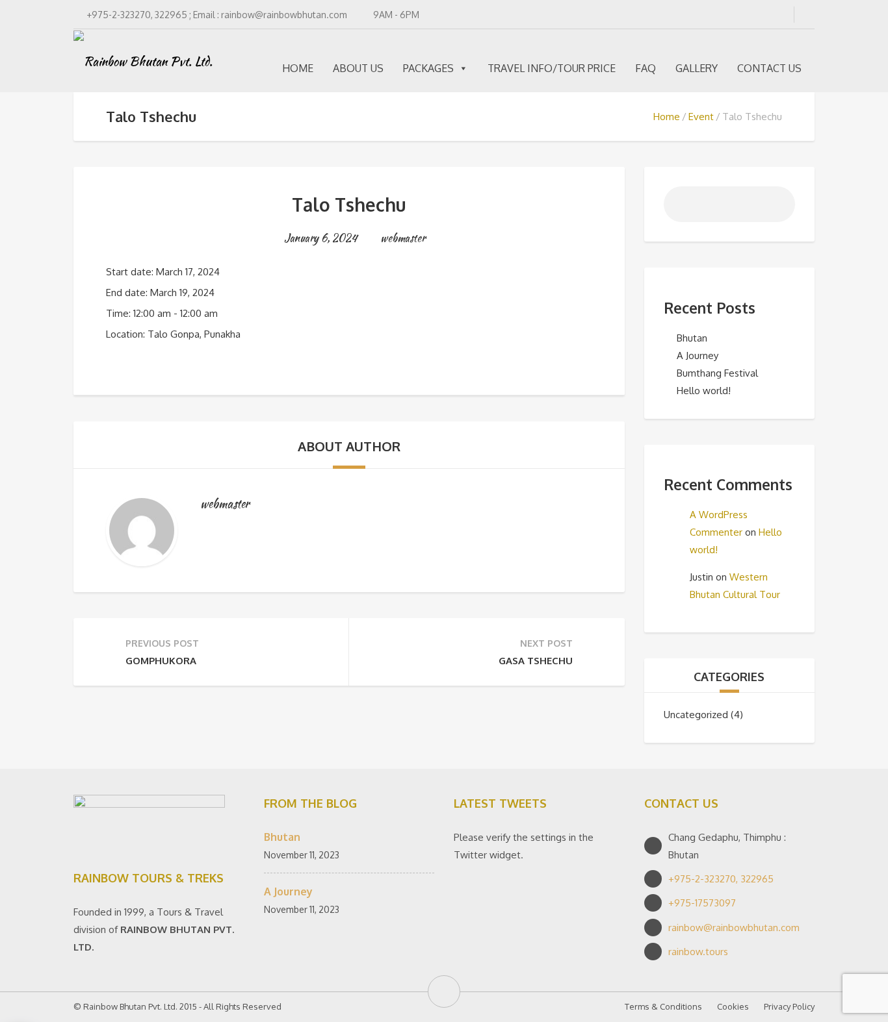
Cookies (733, 1006)
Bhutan (692, 338)
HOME (297, 68)
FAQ (645, 68)
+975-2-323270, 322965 (721, 879)
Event (701, 116)
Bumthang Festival (717, 373)
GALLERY (696, 68)
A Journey (697, 355)
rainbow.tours (698, 951)
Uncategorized (696, 714)
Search (777, 207)
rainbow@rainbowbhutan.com (734, 927)
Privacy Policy (789, 1006)
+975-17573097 (702, 903)
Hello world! (704, 390)
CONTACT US (769, 68)
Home (666, 116)
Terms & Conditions (663, 1006)
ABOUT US (358, 68)
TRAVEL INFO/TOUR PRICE (552, 68)
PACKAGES (428, 68)
